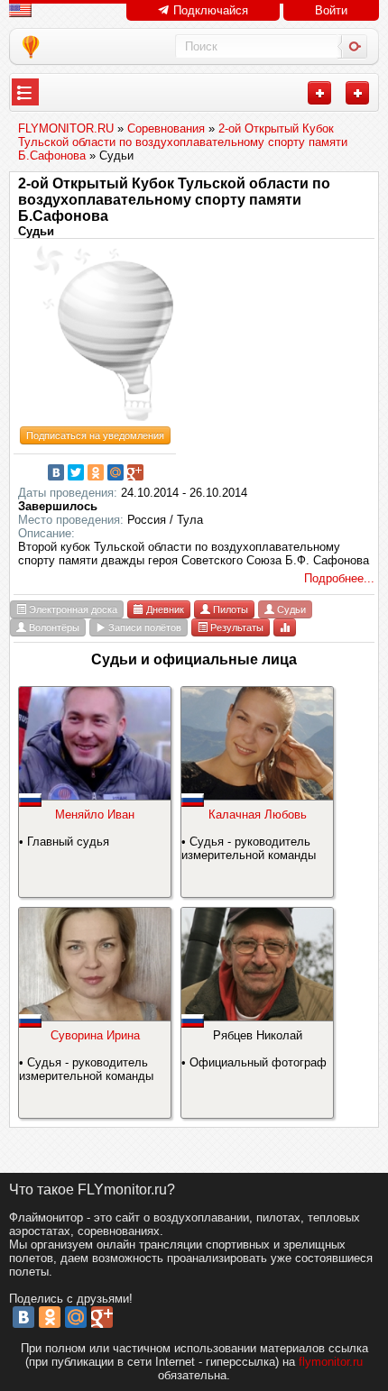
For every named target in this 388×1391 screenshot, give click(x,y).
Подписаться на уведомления (95, 435)
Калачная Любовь (257, 814)
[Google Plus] (135, 472)
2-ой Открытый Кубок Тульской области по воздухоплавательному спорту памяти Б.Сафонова (174, 200)
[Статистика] (284, 627)
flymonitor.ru (331, 1361)
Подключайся (209, 10)
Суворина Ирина (95, 1035)
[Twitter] (76, 472)
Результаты (235, 627)
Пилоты (229, 609)
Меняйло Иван (94, 814)
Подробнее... (339, 578)
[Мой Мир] (115, 472)
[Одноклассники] (96, 472)
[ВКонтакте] (56, 472)
